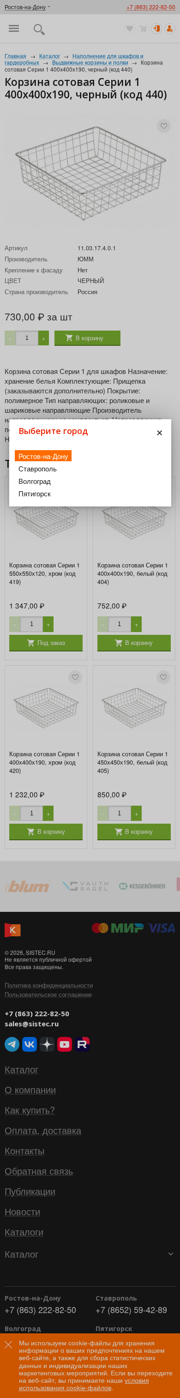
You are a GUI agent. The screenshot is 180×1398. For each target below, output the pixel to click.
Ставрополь (37, 468)
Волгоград (34, 481)
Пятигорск (34, 493)
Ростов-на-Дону (43, 456)
